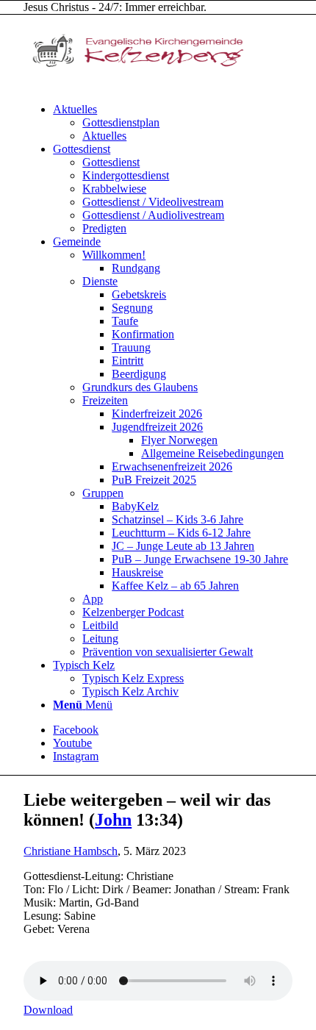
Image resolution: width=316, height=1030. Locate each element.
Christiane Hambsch (71, 851)
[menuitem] (172, 123)
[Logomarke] (134, 84)
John (113, 819)
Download (48, 1010)
